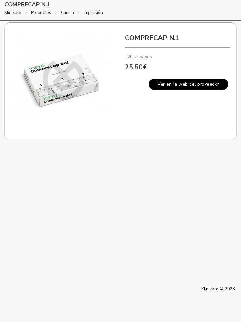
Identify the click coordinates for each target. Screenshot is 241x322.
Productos (41, 12)
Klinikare (12, 12)
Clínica (67, 12)
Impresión (93, 12)
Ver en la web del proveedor (188, 84)
